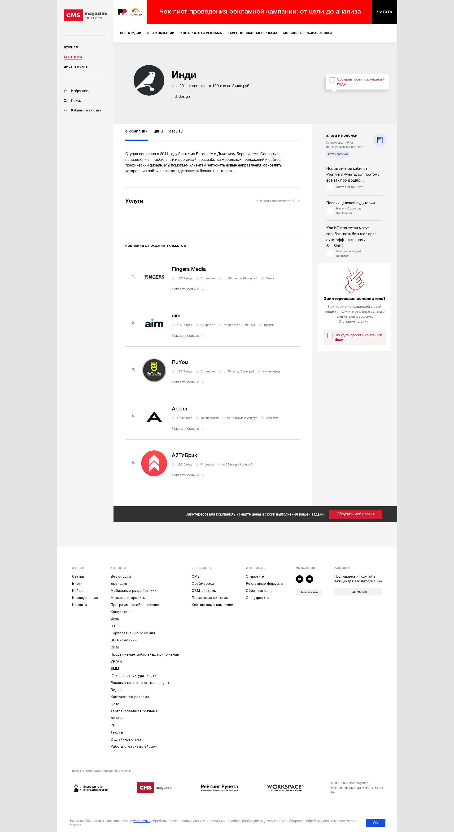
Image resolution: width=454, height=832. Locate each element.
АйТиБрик (184, 455)
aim (176, 316)
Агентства (73, 57)
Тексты (117, 732)
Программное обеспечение (135, 605)
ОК (375, 823)
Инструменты (76, 66)
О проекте (255, 576)
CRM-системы (204, 591)
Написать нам (309, 592)
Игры (115, 619)
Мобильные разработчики (134, 591)
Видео (116, 690)
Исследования (85, 598)
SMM (115, 668)
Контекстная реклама (130, 697)
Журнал (71, 47)
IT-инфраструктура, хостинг (135, 676)
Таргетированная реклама (134, 711)
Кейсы (77, 591)
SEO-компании (124, 640)
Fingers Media (189, 269)
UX (113, 626)
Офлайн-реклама (126, 739)
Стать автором (338, 154)
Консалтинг (121, 612)
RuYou (180, 362)
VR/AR (116, 661)
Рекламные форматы (264, 583)
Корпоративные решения (133, 633)
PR (113, 725)
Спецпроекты (258, 598)
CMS (196, 576)
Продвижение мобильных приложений (145, 654)
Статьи (78, 576)
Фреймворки (203, 583)
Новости (79, 605)
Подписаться (358, 591)
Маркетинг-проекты (128, 598)
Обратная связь (260, 591)
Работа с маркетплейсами (134, 746)
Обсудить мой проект (355, 514)
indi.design (180, 96)
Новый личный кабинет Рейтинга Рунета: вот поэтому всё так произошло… (352, 174)
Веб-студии (121, 576)
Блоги (77, 583)
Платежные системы (210, 598)
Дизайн (117, 718)
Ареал (179, 409)
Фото (115, 704)
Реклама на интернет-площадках (140, 683)
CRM (115, 647)
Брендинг (119, 583)
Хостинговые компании (212, 605)
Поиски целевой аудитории (350, 203)
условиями (141, 821)
